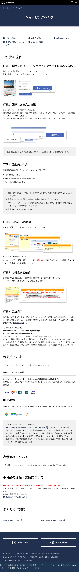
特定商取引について (57, 553)
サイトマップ (7, 553)
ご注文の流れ (11, 38)
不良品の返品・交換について (15, 43)
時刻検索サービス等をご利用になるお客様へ (44, 557)
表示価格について (63, 38)
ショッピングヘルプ (9, 557)
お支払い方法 (36, 38)
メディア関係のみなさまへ (11, 560)
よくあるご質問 (37, 42)
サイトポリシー (23, 557)
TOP (3, 8)
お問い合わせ (23, 542)
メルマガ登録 (61, 542)
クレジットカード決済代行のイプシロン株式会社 (27, 427)
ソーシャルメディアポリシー (39, 553)
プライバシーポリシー (21, 553)
